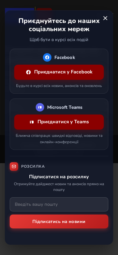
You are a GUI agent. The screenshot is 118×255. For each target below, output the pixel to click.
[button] (105, 18)
